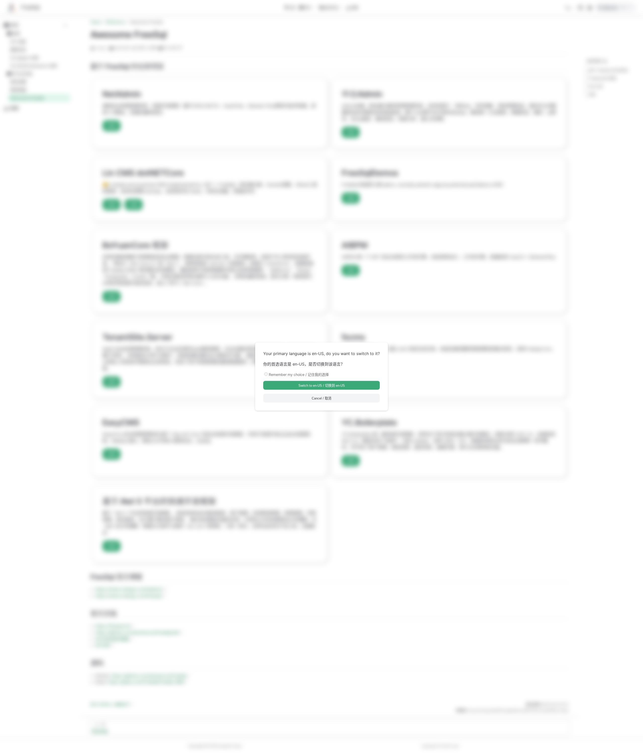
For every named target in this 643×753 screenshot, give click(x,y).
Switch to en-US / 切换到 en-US (321, 385)
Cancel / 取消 (321, 398)
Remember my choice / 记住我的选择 (299, 374)
